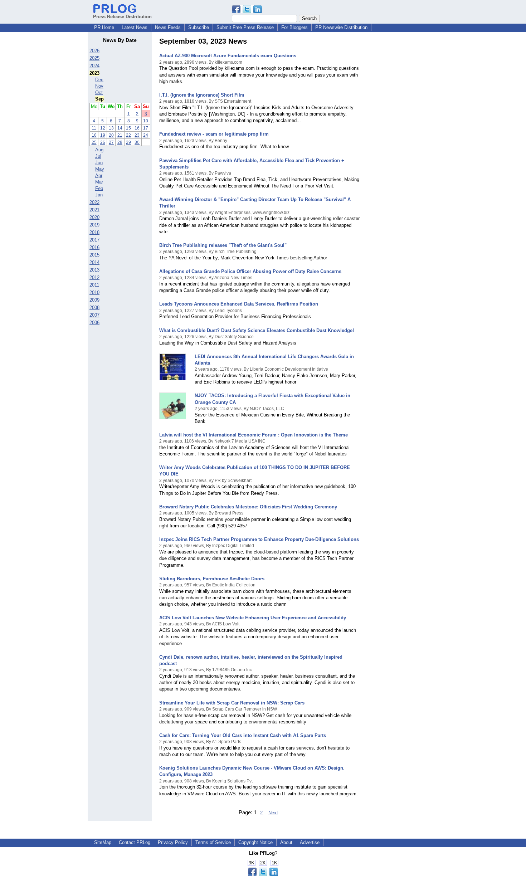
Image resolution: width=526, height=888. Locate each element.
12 (102, 128)
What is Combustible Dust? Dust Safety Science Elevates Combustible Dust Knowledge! (256, 330)
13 (111, 128)
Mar (99, 182)
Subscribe (198, 27)
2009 (94, 300)
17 (145, 128)
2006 (94, 322)
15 (128, 128)
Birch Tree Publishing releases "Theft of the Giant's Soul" (223, 245)
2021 (94, 210)
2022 (94, 202)
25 (94, 142)
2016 (94, 247)
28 (119, 142)
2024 (94, 65)
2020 (94, 217)
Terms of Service (213, 842)
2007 (94, 315)
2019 (94, 225)
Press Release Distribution (122, 16)
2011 (94, 285)
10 (145, 120)
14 (119, 128)
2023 (94, 73)
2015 (94, 255)
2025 (94, 58)
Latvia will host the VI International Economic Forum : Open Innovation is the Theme (253, 435)
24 (145, 135)
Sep (99, 99)
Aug (99, 149)
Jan (99, 194)
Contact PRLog (134, 842)
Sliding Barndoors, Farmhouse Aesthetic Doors (211, 578)
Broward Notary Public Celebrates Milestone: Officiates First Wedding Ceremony (248, 506)
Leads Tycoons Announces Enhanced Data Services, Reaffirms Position (238, 304)
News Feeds (168, 27)
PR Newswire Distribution (341, 27)
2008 (94, 307)
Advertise (310, 842)
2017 (94, 240)
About (286, 842)
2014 (94, 262)
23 (137, 135)
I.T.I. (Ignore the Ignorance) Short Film (201, 95)
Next (273, 812)
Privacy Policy (173, 842)
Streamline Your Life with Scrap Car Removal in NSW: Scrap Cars (232, 703)
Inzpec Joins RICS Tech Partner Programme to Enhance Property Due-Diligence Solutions (259, 539)
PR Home (104, 27)
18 (94, 135)
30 (137, 142)
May (99, 169)
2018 (94, 232)
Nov (99, 86)
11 (94, 128)
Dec (99, 79)
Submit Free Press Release (245, 27)
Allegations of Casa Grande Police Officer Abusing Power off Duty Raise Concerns (250, 271)
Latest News (134, 27)
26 (102, 142)
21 (119, 135)
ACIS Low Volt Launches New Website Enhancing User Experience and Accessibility (252, 617)
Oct (99, 92)
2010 (94, 292)
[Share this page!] (247, 11)
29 (128, 142)
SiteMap (102, 842)
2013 (94, 270)
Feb (99, 188)
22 (128, 135)
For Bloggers (294, 27)
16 (137, 128)
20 (111, 135)
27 (111, 142)
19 (102, 135)
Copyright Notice (255, 842)
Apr (98, 175)
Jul (98, 156)
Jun (99, 162)
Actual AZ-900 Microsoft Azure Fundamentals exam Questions (227, 55)
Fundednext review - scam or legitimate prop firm (214, 134)
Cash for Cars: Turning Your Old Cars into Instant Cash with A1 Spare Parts (242, 735)
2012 (94, 277)
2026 (94, 50)
